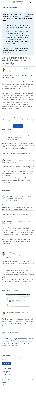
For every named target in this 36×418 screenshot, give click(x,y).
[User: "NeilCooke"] (3, 136)
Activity (4, 377)
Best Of (4, 385)
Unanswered (18, 379)
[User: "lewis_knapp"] (3, 333)
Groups (4, 382)
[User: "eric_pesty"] (3, 161)
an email (12, 52)
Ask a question (19, 31)
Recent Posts (6, 374)
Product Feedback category (16, 39)
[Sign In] (33, 2)
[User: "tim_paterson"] (3, 70)
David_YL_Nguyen (11, 253)
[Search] (30, 2)
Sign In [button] (18, 126)
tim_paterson (10, 69)
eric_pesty (9, 160)
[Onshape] (18, 2)
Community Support (12, 33)
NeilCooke (9, 135)
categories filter (12, 27)
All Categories (6, 372)
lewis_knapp (10, 332)
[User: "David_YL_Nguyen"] (3, 254)
